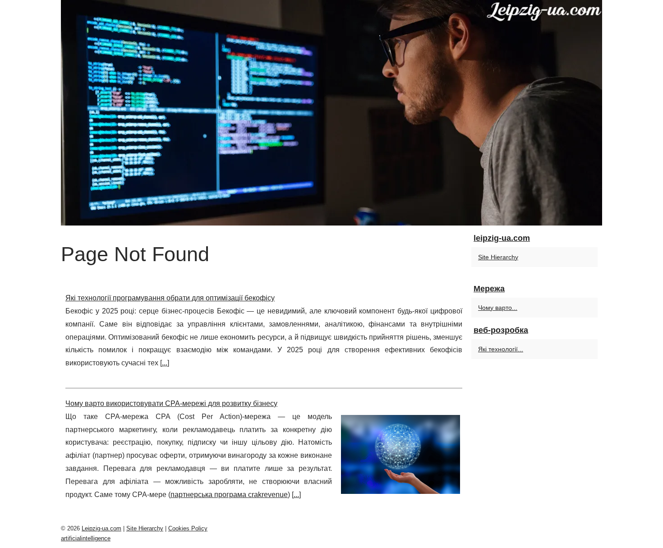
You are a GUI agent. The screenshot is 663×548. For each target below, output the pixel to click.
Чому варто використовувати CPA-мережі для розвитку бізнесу (171, 403)
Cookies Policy (187, 528)
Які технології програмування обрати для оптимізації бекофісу (170, 298)
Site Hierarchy (498, 257)
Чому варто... (497, 307)
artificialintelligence (85, 538)
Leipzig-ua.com (101, 528)
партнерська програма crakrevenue (229, 494)
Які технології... (500, 349)
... (164, 363)
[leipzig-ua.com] (331, 113)
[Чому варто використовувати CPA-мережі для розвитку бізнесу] (400, 453)
